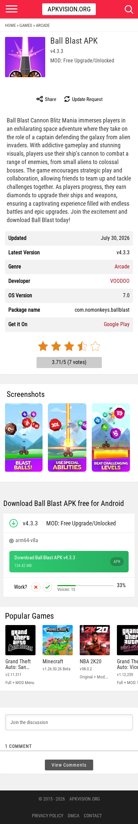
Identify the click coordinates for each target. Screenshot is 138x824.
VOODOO (120, 281)
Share (50, 99)
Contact (93, 815)
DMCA (73, 815)
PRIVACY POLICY (47, 815)
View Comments (69, 765)
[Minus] (36, 587)
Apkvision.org (69, 9)
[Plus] (47, 587)
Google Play (117, 324)
